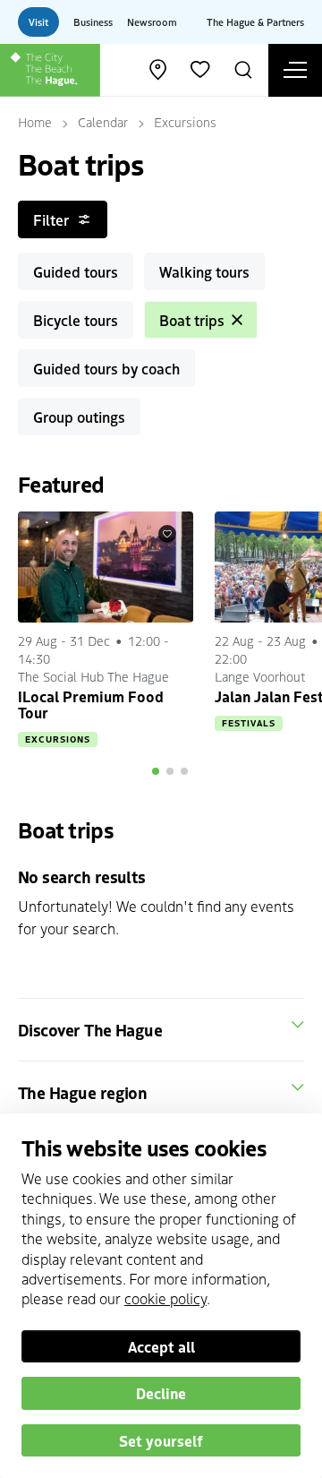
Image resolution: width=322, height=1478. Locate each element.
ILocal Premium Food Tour (91, 704)
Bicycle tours (75, 320)
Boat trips (192, 320)
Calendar (103, 122)
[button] (155, 771)
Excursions (185, 122)
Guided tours (75, 271)
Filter (51, 219)
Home (35, 122)
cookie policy (165, 1298)
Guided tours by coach (106, 368)
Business (93, 21)
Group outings (79, 416)
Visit (38, 21)
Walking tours (204, 271)
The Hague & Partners (255, 21)
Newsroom (152, 21)
